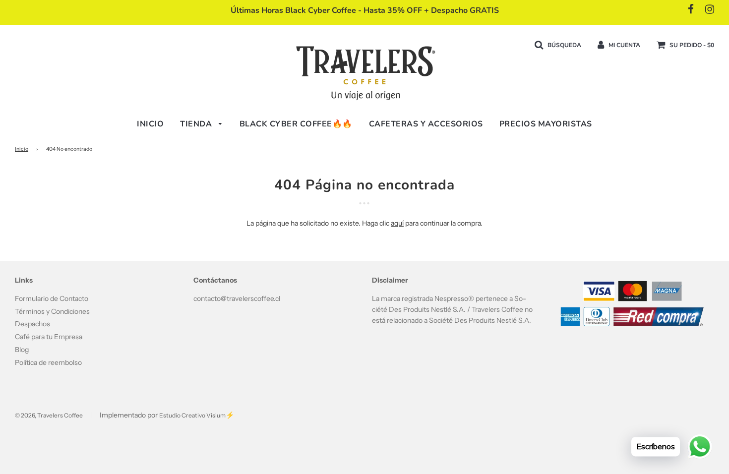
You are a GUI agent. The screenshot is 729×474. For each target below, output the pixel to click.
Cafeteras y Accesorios (426, 123)
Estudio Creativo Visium (192, 415)
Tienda (197, 123)
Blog (22, 349)
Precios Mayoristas (545, 123)
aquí (397, 223)
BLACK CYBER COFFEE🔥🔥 (296, 123)
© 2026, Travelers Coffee (49, 415)
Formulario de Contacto (51, 298)
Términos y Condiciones (52, 311)
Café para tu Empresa (48, 336)
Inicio (150, 123)
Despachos (32, 323)
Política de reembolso (48, 362)
